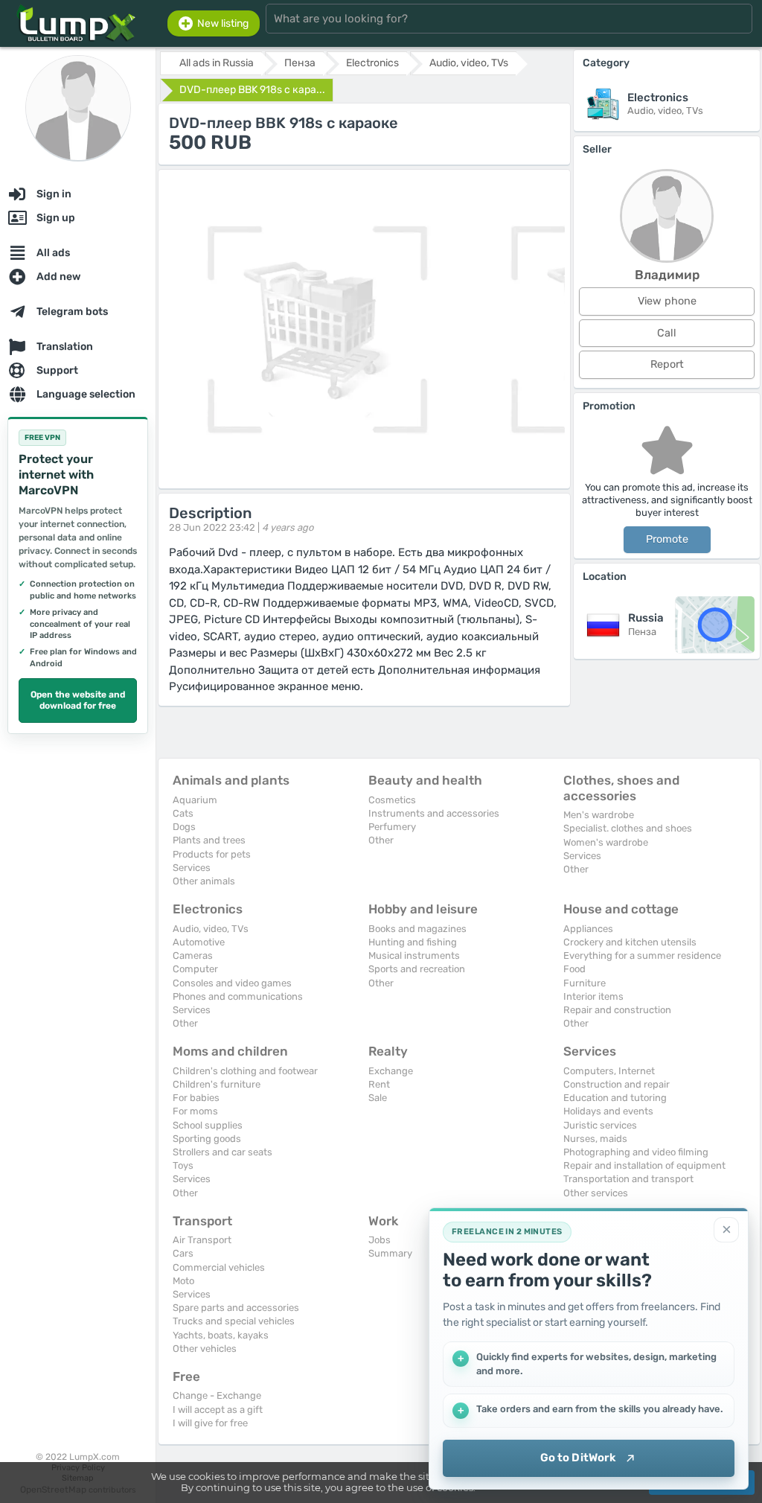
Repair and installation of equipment (644, 1165)
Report (667, 364)
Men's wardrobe (598, 814)
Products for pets (212, 854)
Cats (183, 813)
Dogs (184, 826)
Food (574, 968)
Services (192, 867)
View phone (667, 301)
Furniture (584, 983)
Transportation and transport (628, 1178)
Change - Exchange (217, 1395)
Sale (377, 1097)
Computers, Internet (609, 1070)
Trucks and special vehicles (234, 1321)
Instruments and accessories (433, 813)
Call (666, 333)
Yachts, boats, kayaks (221, 1335)
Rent (379, 1084)
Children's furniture (216, 1084)
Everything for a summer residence (642, 955)
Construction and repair (616, 1084)
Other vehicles (205, 1348)
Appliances (588, 928)
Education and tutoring (615, 1097)
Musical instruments (414, 955)
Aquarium (195, 799)
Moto (183, 1280)
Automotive (199, 942)
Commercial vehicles (219, 1267)
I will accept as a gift (218, 1409)
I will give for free (210, 1423)
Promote (667, 539)
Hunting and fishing (412, 942)
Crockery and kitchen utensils (630, 942)
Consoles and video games (232, 983)
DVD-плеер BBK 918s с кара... (252, 89)
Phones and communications (238, 996)
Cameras (193, 955)
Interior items (593, 996)
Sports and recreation (416, 968)
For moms (195, 1111)
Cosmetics (392, 799)
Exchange (390, 1070)
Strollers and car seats (222, 1152)
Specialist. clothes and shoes (627, 828)
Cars (183, 1253)
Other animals (204, 881)
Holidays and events (608, 1111)
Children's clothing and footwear (245, 1070)
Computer (195, 968)
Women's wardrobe (605, 842)
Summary (390, 1253)
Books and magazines (417, 928)
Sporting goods (207, 1138)
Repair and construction (617, 1009)
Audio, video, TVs (211, 928)
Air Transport (202, 1239)
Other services (595, 1193)
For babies (196, 1097)
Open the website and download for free (78, 700)
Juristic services (600, 1125)
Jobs (379, 1239)
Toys (183, 1165)
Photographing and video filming (635, 1152)
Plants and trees (209, 840)
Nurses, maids (595, 1138)
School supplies (208, 1125)
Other (381, 840)
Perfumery (392, 826)
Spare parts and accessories (236, 1307)
